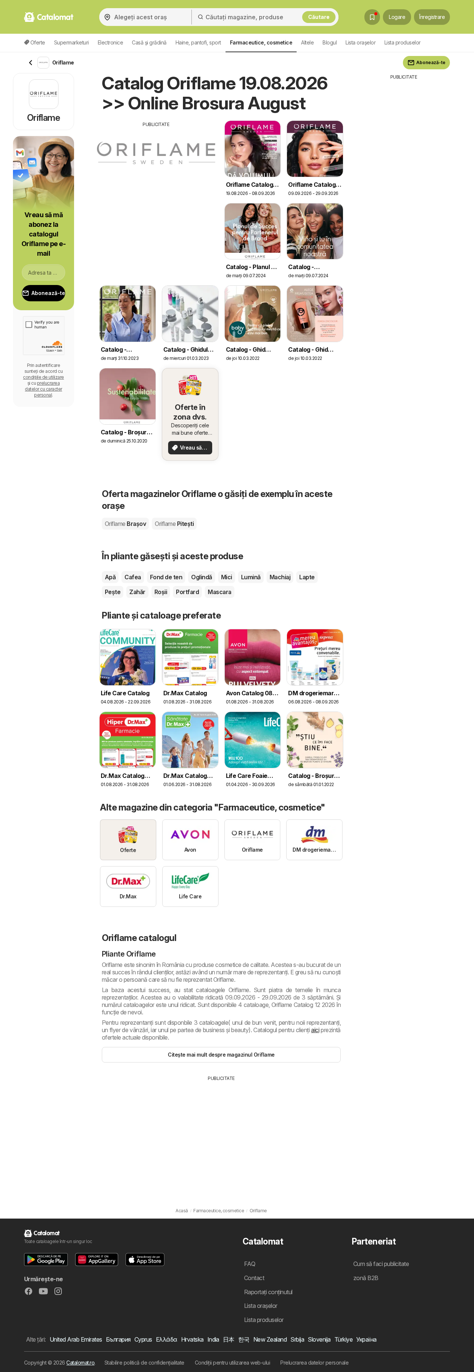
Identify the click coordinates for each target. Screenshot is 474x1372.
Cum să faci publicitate (381, 1263)
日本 (228, 1339)
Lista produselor (402, 42)
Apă (110, 577)
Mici (226, 577)
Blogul (330, 42)
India (213, 1339)
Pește (112, 592)
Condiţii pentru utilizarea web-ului (232, 1362)
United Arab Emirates (76, 1339)
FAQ (249, 1263)
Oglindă (201, 577)
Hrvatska (192, 1339)
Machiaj (280, 577)
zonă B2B (365, 1278)
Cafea (132, 577)
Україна (366, 1339)
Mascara (219, 592)
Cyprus (143, 1339)
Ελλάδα (166, 1339)
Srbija (297, 1339)
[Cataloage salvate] (372, 17)
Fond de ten (166, 577)
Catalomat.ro (80, 1362)
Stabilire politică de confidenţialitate (144, 1362)
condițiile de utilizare (43, 377)
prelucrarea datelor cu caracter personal (43, 389)
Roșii (160, 592)
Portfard (187, 592)
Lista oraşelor (360, 42)
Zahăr (137, 592)
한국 (244, 1339)
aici (315, 1030)
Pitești (174, 523)
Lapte (306, 577)
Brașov (125, 523)
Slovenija (319, 1339)
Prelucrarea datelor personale (314, 1362)
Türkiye (343, 1339)
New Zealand (270, 1339)
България (118, 1339)
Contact (254, 1278)
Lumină (251, 577)
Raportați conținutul (268, 1292)
